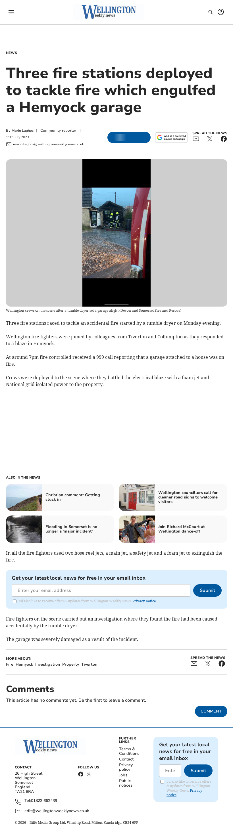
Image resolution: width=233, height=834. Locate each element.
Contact (126, 759)
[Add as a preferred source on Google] (171, 137)
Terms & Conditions (129, 751)
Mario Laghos (23, 130)
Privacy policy (126, 767)
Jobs (123, 775)
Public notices (125, 783)
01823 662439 (44, 801)
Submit (207, 590)
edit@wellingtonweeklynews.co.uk (56, 811)
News (11, 53)
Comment (211, 711)
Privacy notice (144, 601)
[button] (11, 12)
